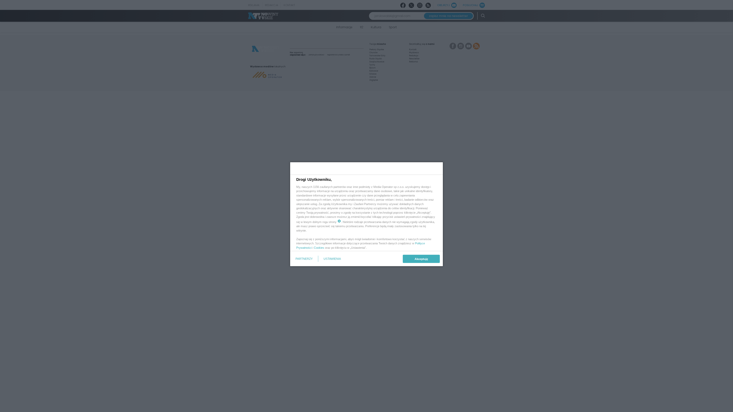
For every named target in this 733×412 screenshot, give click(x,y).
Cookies (319, 247)
